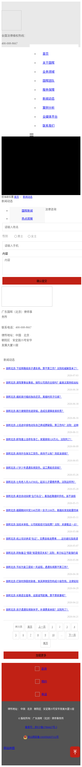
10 (53, 635)
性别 (5, 236)
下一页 (72, 635)
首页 (16, 197)
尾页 (45, 643)
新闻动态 (27, 197)
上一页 (42, 627)
